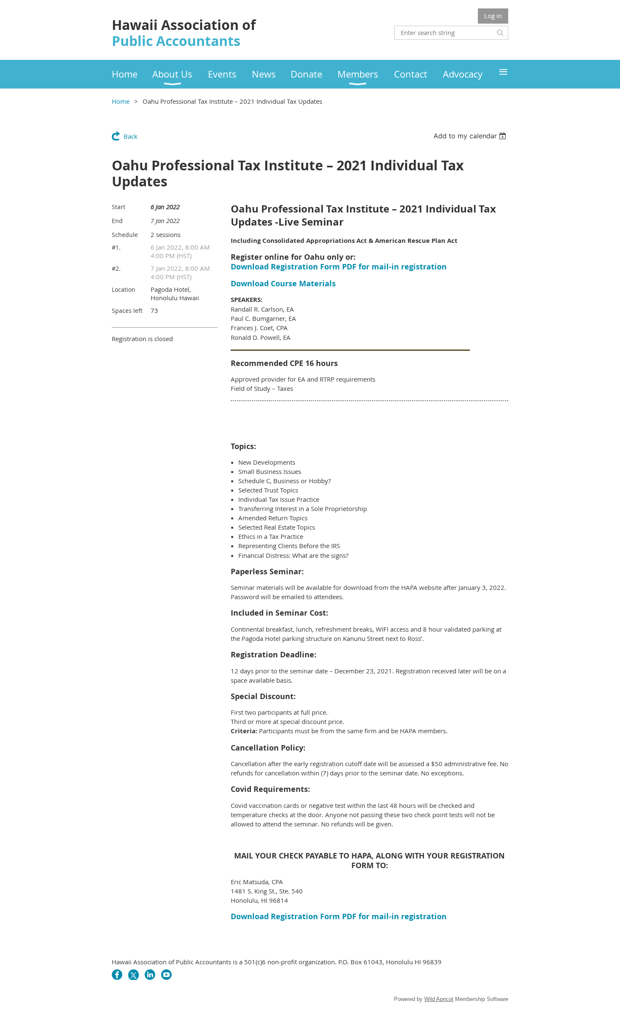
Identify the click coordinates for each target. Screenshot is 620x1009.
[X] (133, 974)
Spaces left (127, 311)
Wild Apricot (438, 999)
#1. (116, 247)
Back (130, 136)
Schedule (125, 235)
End (117, 221)
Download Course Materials (283, 283)
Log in (493, 15)
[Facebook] (117, 974)
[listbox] (471, 136)
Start (118, 207)
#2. (116, 268)
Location (123, 289)
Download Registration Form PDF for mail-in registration (339, 266)
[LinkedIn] (150, 974)
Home (120, 101)
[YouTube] (166, 974)
